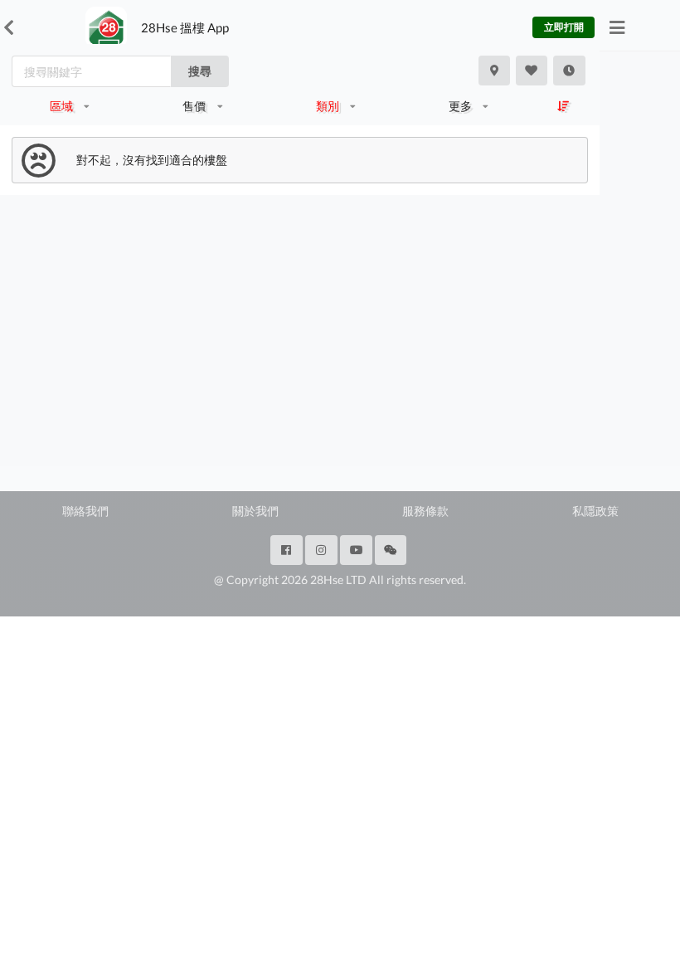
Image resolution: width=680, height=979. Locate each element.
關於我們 (255, 511)
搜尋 (199, 71)
